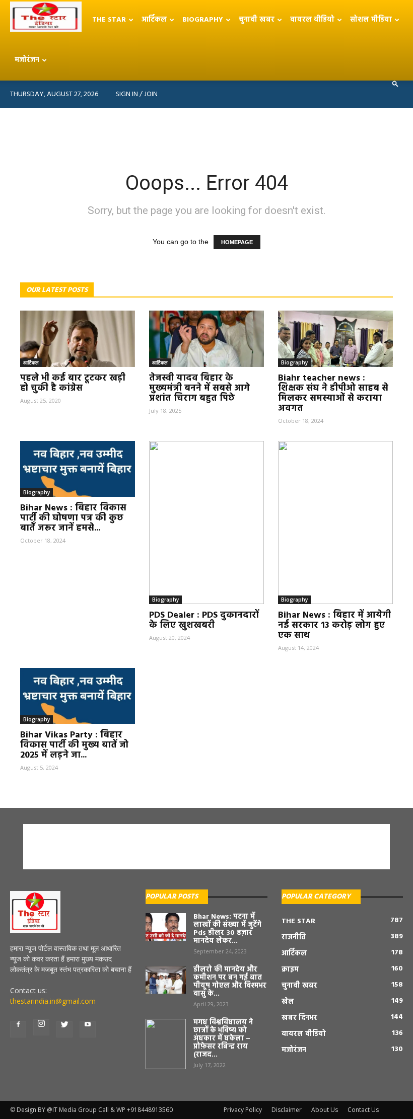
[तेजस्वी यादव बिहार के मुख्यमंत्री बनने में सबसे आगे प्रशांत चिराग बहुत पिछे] (206, 339)
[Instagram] (41, 1027)
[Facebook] (18, 1029)
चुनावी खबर (256, 20)
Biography (202, 20)
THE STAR (109, 20)
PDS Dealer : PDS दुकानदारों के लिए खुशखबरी (204, 620)
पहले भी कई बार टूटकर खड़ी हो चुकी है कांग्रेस (72, 383)
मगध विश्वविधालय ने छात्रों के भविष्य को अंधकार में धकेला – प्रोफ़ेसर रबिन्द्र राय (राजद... (223, 1039)
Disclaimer (286, 1109)
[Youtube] (88, 1029)
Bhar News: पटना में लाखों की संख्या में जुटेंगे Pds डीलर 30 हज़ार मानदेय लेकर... (227, 929)
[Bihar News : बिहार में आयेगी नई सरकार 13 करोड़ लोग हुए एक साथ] (335, 522)
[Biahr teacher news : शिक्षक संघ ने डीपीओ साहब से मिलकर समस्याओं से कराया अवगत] (335, 339)
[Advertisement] (206, 130)
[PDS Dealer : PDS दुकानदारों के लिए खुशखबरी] (206, 522)
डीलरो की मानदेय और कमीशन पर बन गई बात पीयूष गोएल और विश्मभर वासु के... (229, 982)
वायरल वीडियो (312, 20)
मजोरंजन (27, 60)
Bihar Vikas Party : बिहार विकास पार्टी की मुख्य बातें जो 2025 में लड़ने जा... (74, 745)
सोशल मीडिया (371, 20)
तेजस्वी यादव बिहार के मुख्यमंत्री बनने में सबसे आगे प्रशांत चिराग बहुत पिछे (199, 388)
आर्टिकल (154, 20)
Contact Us (363, 1109)
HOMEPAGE (237, 242)
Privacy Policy (243, 1109)
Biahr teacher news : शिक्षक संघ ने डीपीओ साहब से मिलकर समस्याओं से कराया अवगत (333, 393)
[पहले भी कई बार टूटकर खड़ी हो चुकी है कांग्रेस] (77, 339)
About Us (324, 1109)
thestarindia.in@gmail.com (53, 1001)
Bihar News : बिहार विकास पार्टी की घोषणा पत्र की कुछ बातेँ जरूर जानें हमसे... (73, 518)
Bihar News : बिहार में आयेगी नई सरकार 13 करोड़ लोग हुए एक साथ (334, 625)
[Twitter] (64, 1029)
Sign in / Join (137, 94)
